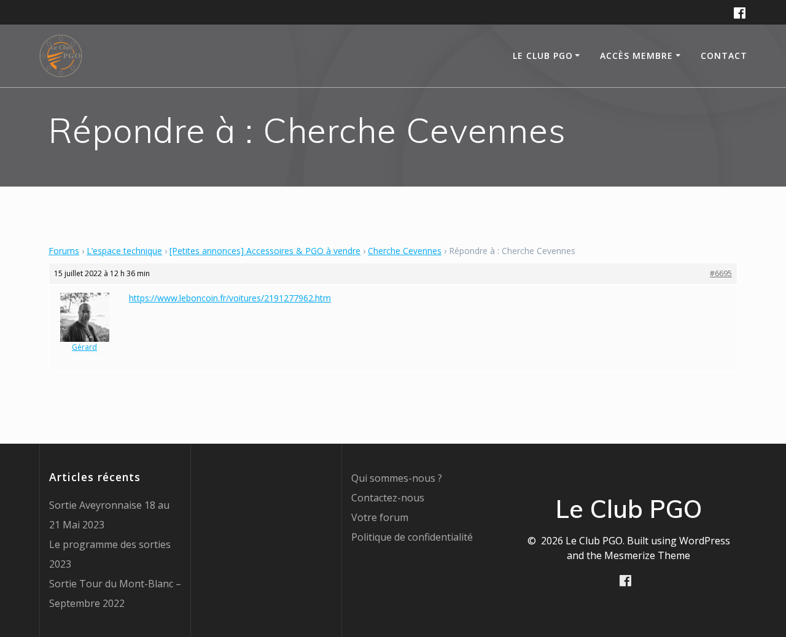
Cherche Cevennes (405, 251)
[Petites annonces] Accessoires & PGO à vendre (264, 251)
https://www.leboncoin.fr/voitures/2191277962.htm (230, 298)
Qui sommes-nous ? (396, 478)
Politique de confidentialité (412, 537)
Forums (64, 251)
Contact (724, 55)
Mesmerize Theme (647, 555)
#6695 (721, 273)
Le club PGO (543, 55)
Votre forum (379, 517)
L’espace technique (124, 251)
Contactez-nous (387, 497)
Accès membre (636, 55)
